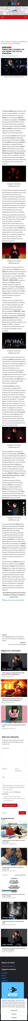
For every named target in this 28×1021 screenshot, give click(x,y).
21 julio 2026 (11, 728)
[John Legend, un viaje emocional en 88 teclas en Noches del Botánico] (14, 662)
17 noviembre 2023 (11, 56)
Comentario (6, 748)
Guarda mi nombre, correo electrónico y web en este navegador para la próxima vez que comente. (13, 787)
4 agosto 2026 (11, 897)
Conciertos (4, 980)
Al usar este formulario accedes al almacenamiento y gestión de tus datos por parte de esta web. (14, 798)
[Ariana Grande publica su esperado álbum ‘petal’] (14, 910)
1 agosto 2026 (11, 924)
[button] (2, 17)
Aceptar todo (14, 1010)
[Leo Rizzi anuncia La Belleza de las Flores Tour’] (14, 714)
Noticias (3, 975)
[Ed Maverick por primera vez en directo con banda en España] (14, 883)
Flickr (16, 597)
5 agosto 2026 (11, 870)
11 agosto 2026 (11, 843)
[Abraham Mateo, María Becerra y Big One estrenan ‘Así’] (14, 856)
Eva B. (4, 56)
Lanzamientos (12, 836)
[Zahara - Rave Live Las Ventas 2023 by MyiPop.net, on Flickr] (13, 600)
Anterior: (13, 637)
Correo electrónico (18, 769)
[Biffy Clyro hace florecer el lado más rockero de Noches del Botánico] (14, 688)
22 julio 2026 (9, 702)
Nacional (9, 47)
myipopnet (5, 728)
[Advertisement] (14, 29)
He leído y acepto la (11, 793)
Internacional (9, 669)
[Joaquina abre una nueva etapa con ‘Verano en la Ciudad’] (14, 829)
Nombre (4, 768)
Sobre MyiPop (14, 1)
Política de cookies (20, 1006)
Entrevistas (4, 972)
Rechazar (14, 1014)
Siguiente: (17, 643)
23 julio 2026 (9, 676)
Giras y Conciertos (6, 721)
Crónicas (4, 47)
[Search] (25, 17)
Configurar (14, 1017)
